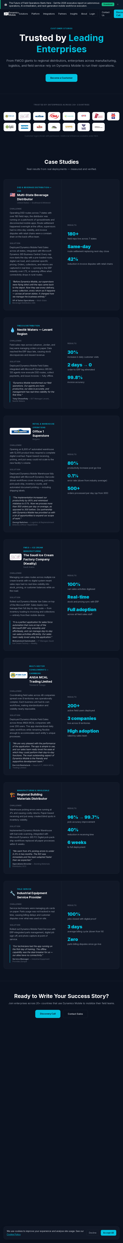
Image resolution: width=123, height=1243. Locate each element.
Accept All (108, 1232)
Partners (62, 13)
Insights (74, 13)
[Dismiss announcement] (117, 4)
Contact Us (106, 14)
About (84, 13)
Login (92, 13)
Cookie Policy (13, 1234)
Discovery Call (48, 1013)
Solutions (23, 13)
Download (108, 4)
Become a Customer (61, 78)
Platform (36, 13)
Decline (92, 1232)
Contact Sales (75, 1014)
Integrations (49, 13)
